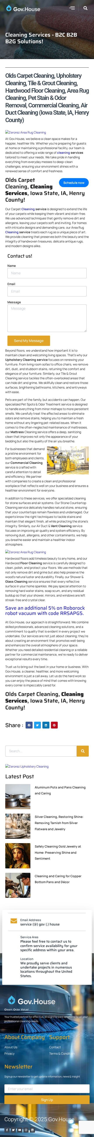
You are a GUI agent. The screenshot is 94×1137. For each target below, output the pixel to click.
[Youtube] (19, 1130)
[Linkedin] (32, 1130)
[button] (72, 8)
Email (11, 284)
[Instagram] (26, 1130)
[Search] (83, 751)
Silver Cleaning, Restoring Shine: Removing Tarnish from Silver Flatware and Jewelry (59, 823)
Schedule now (73, 183)
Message (14, 302)
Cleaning (28, 209)
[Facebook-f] (7, 1130)
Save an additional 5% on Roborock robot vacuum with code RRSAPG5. (45, 610)
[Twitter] (13, 1130)
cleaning (63, 152)
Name (11, 266)
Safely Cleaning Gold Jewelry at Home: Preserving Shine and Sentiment (58, 852)
